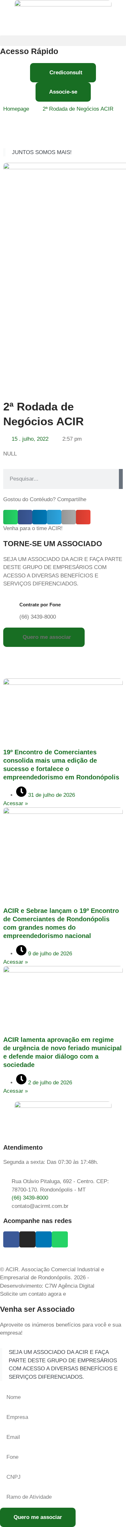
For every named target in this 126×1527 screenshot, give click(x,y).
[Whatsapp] (60, 1239)
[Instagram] (27, 1239)
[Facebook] (11, 1239)
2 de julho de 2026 (49, 1083)
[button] (63, 40)
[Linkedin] (44, 1239)
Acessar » (15, 803)
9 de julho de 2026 (49, 954)
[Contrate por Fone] (11, 607)
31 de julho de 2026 (50, 795)
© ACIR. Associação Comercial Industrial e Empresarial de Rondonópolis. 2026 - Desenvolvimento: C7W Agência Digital (52, 1277)
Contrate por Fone (40, 604)
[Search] (121, 479)
